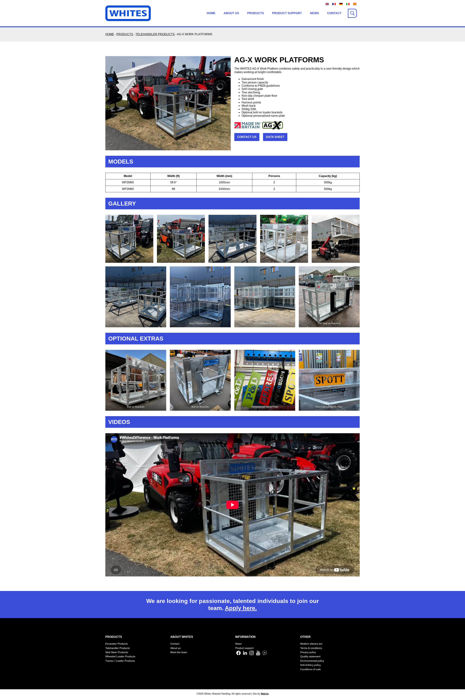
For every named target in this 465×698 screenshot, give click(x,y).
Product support (287, 13)
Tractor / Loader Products (120, 660)
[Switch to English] (327, 3)
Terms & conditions (311, 648)
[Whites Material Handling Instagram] (251, 654)
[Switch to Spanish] (354, 3)
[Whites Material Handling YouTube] (258, 654)
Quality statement (310, 656)
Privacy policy (308, 652)
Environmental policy (312, 660)
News (314, 13)
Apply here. (241, 608)
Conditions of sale (310, 669)
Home (211, 13)
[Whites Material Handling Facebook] (238, 654)
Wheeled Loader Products (120, 656)
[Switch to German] (340, 3)
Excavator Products (116, 643)
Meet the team (178, 652)
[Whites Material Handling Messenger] (264, 654)
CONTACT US (246, 136)
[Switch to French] (334, 3)
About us (231, 13)
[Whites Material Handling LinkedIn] (245, 654)
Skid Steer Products (116, 652)
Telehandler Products (117, 648)
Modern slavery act (311, 643)
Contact (334, 13)
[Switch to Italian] (347, 3)
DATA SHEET (275, 136)
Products (255, 13)
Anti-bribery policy (310, 664)
